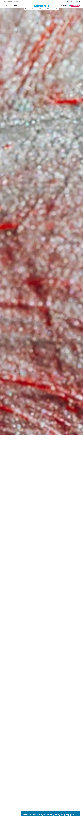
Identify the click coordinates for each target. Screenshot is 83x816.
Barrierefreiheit (66, 1)
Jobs (71, 1)
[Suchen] (12, 6)
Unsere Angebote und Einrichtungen (31, 8)
